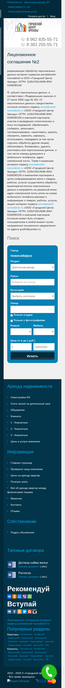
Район (14, 276)
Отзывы (15, 511)
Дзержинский (14, 638)
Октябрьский (39, 634)
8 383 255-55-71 (42, 44)
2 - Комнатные (19, 428)
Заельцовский (41, 638)
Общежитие (18, 409)
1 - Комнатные (19, 422)
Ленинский (13, 641)
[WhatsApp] (29, 596)
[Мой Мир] (19, 596)
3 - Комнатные (19, 435)
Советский (49, 641)
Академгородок (14, 645)
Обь (47, 645)
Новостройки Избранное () (22, 11)
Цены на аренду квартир (25, 475)
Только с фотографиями (29, 320)
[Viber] (24, 596)
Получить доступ (36, 16)
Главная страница (21, 462)
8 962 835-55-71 (42, 39)
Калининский (27, 638)
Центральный (26, 634)
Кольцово (27, 645)
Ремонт (15, 325)
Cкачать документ (29, 566)
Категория (17, 290)
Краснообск (38, 645)
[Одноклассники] (14, 596)
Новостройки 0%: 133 (19, 7)
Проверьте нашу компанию (27, 469)
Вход (52, 16)
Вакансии (16, 498)
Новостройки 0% (20, 397)
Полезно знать (19, 481)
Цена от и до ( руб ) (22, 340)
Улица (14, 303)
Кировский (23, 641)
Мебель (38, 325)
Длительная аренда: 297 (37, 2)
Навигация (10, 27)
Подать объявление (22, 532)
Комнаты (16, 416)
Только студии (22, 314)
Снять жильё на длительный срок (30, 403)
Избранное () (14, 2)
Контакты (16, 504)
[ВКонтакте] (9, 596)
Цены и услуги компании (25, 441)
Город (14, 250)
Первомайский (36, 641)
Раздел (15, 261)
